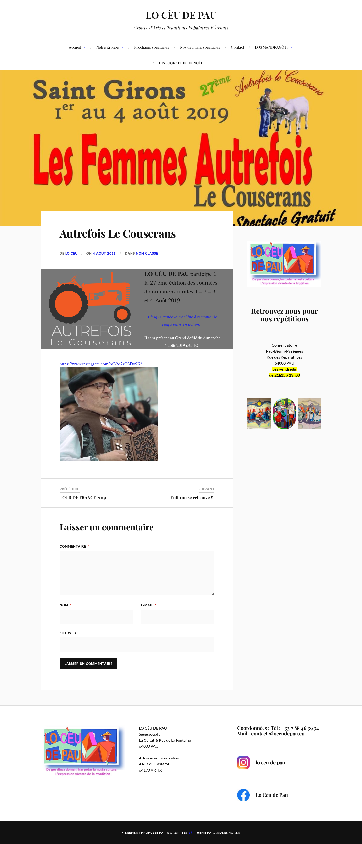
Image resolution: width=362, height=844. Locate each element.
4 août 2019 (104, 253)
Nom (65, 605)
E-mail (148, 605)
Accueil (75, 47)
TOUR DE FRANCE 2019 (83, 497)
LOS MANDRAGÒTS (272, 47)
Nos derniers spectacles (200, 47)
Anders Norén (227, 832)
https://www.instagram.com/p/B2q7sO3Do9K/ (101, 364)
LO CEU (71, 253)
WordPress (176, 832)
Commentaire (74, 546)
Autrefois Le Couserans (118, 233)
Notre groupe (107, 47)
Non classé (147, 253)
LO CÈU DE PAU (181, 15)
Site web (68, 633)
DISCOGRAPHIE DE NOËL (181, 62)
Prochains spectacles (151, 47)
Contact (237, 47)
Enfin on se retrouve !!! (192, 497)
